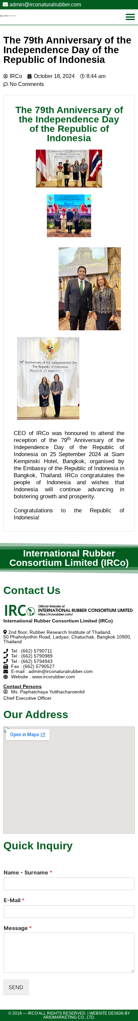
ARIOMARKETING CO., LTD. (69, 1017)
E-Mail (14, 900)
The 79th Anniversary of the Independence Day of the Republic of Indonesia (67, 50)
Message (18, 928)
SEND (16, 987)
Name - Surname (28, 872)
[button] (130, 16)
